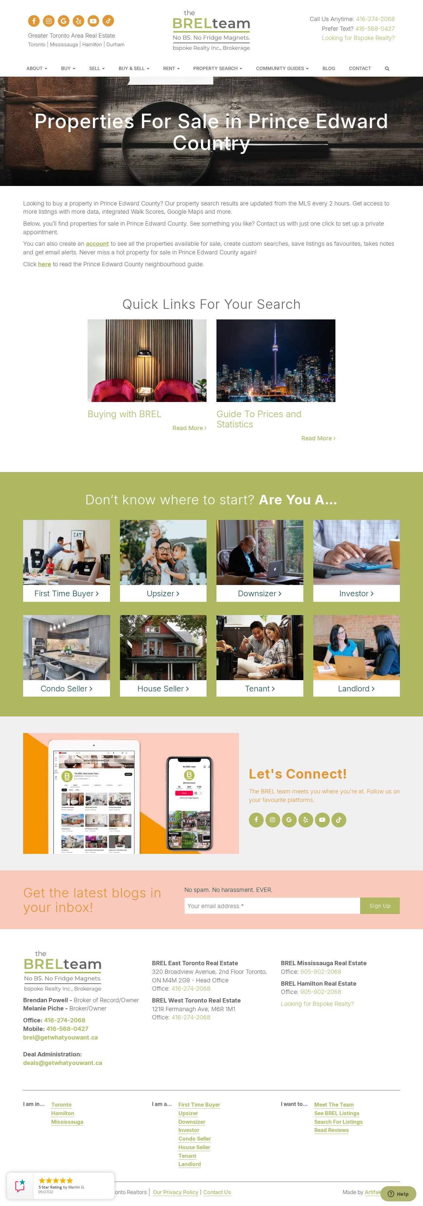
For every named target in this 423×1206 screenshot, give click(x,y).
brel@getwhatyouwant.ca (60, 1037)
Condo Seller (194, 1138)
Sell (95, 68)
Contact (360, 68)
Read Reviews (331, 1130)
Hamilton (62, 1113)
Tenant (187, 1155)
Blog (329, 68)
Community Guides (280, 68)
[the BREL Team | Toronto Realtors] (211, 29)
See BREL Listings (337, 1113)
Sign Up (380, 905)
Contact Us (217, 1192)
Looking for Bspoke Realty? (358, 37)
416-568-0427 (375, 28)
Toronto (61, 1104)
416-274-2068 (375, 19)
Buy (66, 68)
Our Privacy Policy (175, 1192)
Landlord (189, 1164)
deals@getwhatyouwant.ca (62, 1062)
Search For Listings (338, 1121)
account (97, 243)
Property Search (216, 68)
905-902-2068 (320, 971)
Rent (169, 68)
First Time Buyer (199, 1104)
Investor (188, 1130)
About (35, 68)
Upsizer (188, 1113)
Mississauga (67, 1121)
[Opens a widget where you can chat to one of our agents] (398, 1194)
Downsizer (191, 1121)
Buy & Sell (132, 68)
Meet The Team (334, 1104)
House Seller (194, 1147)
